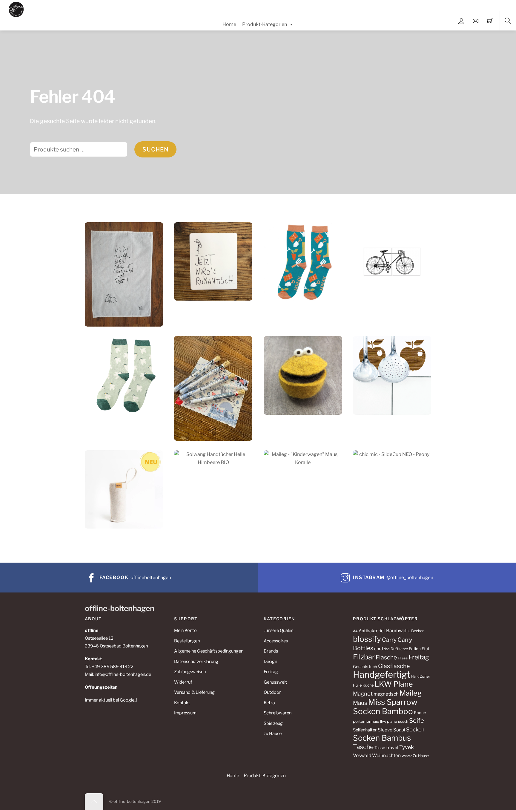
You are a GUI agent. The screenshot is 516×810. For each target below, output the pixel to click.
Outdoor (272, 692)
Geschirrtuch (365, 666)
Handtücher (420, 676)
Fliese (403, 658)
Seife (416, 720)
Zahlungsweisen (190, 671)
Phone (420, 712)
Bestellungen (187, 641)
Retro (269, 702)
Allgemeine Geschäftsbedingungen (208, 651)
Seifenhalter (365, 730)
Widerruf (183, 682)
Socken (415, 729)
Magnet (363, 693)
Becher (417, 631)
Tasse (379, 747)
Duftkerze (399, 649)
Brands (271, 651)
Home (229, 24)
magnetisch (386, 694)
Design (270, 661)
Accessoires (276, 641)
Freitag (271, 671)
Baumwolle (398, 630)
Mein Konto (185, 630)
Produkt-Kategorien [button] (265, 775)
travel (392, 747)
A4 (355, 631)
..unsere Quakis (278, 630)
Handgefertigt (381, 674)
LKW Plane (393, 683)
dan (387, 649)
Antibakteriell (372, 630)
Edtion (415, 648)
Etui (425, 648)
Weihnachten (386, 755)
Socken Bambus (382, 737)
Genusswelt (275, 682)
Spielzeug (273, 723)
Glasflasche (394, 666)
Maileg (411, 693)
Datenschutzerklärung (196, 661)
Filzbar (364, 657)
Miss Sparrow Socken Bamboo (385, 706)
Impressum (185, 713)
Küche (368, 685)
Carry (389, 639)
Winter (407, 756)
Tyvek (406, 747)
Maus (360, 702)
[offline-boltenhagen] (16, 8)
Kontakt (182, 702)
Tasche (363, 747)
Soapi (399, 730)
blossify (367, 639)
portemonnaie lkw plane (375, 721)
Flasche (386, 657)
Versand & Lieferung (194, 692)
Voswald (362, 755)
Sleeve (385, 730)
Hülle (357, 685)
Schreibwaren (277, 713)
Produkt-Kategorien (264, 24)
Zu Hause (421, 756)
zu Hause (273, 733)
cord (378, 648)
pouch (403, 721)
